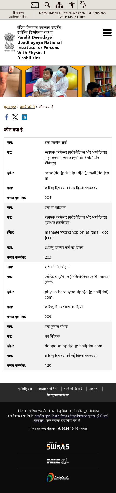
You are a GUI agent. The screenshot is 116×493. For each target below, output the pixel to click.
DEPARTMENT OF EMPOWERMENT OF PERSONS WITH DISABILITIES (72, 15)
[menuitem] (47, 4)
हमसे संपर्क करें (73, 388)
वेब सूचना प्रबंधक (58, 395)
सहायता (93, 388)
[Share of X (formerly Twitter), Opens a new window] (15, 117)
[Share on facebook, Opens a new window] (7, 117)
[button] (107, 32)
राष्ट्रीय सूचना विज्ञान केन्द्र (51, 415)
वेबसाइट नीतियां (47, 388)
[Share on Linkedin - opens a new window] (25, 117)
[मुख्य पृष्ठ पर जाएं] (35, 5)
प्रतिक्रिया (25, 388)
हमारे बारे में (27, 106)
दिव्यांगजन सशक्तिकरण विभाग (18, 15)
